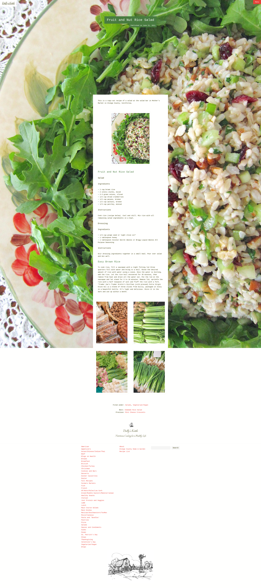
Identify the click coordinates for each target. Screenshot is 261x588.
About (121, 447)
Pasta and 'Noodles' (90, 517)
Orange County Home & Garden (132, 449)
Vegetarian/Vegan (140, 405)
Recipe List (124, 451)
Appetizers (86, 449)
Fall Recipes (87, 481)
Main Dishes (86, 510)
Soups (83, 532)
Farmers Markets (88, 483)
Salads (128, 405)
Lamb (83, 503)
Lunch (83, 505)
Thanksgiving (87, 539)
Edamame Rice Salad (133, 410)
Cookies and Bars (89, 471)
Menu (257, 2)
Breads (84, 459)
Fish (83, 486)
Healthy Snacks (88, 495)
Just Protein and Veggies (92, 500)
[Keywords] (161, 448)
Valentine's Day (88, 542)
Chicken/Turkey (88, 466)
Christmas (85, 469)
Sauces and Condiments (91, 527)
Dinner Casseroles (89, 476)
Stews (83, 537)
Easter (84, 478)
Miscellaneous (87, 515)
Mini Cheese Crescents (135, 412)
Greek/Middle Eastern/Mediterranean (97, 493)
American (85, 447)
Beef (83, 454)
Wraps (83, 547)
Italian (84, 498)
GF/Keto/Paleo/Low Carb (91, 491)
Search (175, 448)
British (84, 464)
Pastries (85, 520)
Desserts (85, 473)
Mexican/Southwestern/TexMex (94, 513)
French (84, 488)
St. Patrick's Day (89, 535)
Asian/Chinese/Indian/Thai (93, 451)
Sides (83, 530)
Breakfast (85, 461)
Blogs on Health (88, 456)
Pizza (83, 522)
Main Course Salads (89, 508)
